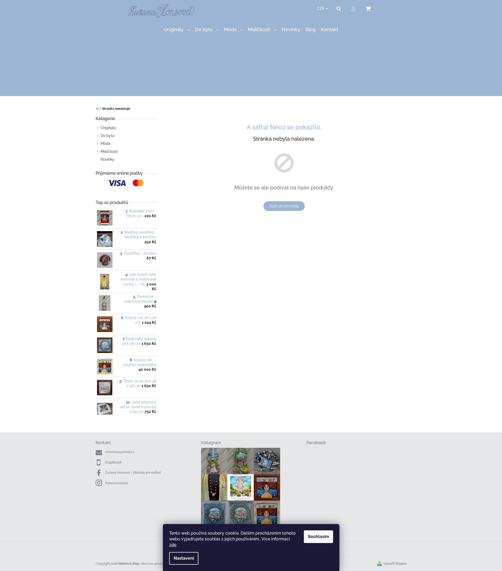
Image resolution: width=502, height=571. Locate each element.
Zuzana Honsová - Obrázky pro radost (133, 472)
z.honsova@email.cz (119, 452)
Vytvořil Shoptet (395, 563)
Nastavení (184, 558)
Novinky (107, 159)
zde (172, 544)
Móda (105, 143)
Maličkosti (109, 151)
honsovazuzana (116, 483)
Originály (108, 128)
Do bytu (107, 136)
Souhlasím (318, 536)
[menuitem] (176, 29)
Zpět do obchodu (284, 206)
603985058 (113, 462)
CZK (321, 8)
